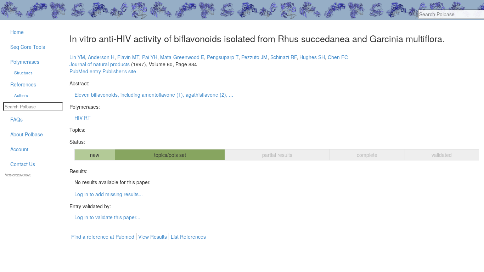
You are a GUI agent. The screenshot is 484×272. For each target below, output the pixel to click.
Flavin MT (128, 57)
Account (19, 149)
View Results (152, 236)
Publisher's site (119, 71)
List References (188, 236)
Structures (23, 72)
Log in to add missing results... (108, 194)
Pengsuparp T (222, 57)
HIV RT (82, 117)
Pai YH (149, 57)
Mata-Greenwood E (182, 57)
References (23, 84)
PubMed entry (85, 71)
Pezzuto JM (254, 57)
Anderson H (101, 57)
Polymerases (24, 61)
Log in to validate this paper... (107, 217)
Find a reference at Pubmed (102, 236)
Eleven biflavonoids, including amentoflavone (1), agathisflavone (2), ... (153, 94)
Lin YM (77, 57)
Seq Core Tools (27, 46)
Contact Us (22, 164)
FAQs (16, 119)
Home (17, 31)
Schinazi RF (283, 57)
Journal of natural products (99, 64)
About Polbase (26, 134)
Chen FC (338, 57)
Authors (21, 95)
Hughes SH (312, 57)
